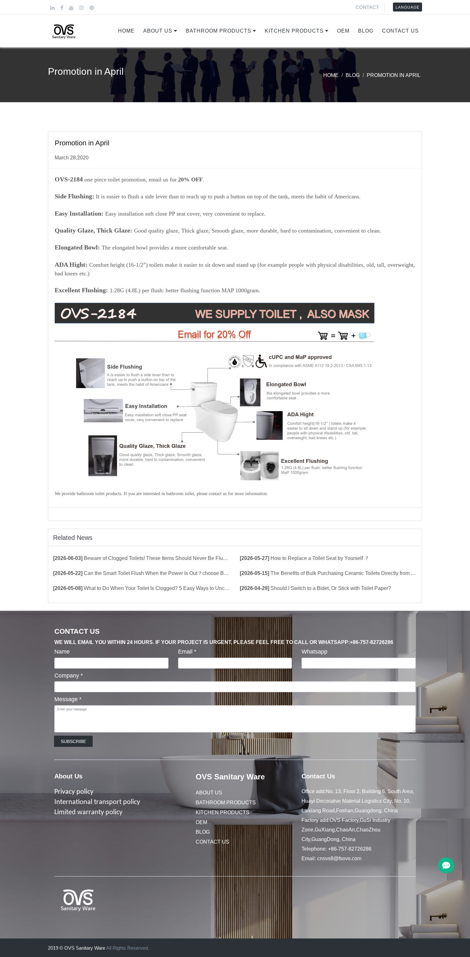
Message (68, 699)
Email (187, 651)
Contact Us (400, 31)
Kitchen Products (294, 31)
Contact (367, 7)
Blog (365, 31)
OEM (343, 31)
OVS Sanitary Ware (230, 776)
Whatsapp (314, 651)
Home (126, 31)
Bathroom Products (218, 31)
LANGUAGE (407, 7)
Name (62, 651)
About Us (157, 31)
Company (68, 675)
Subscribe (73, 741)
